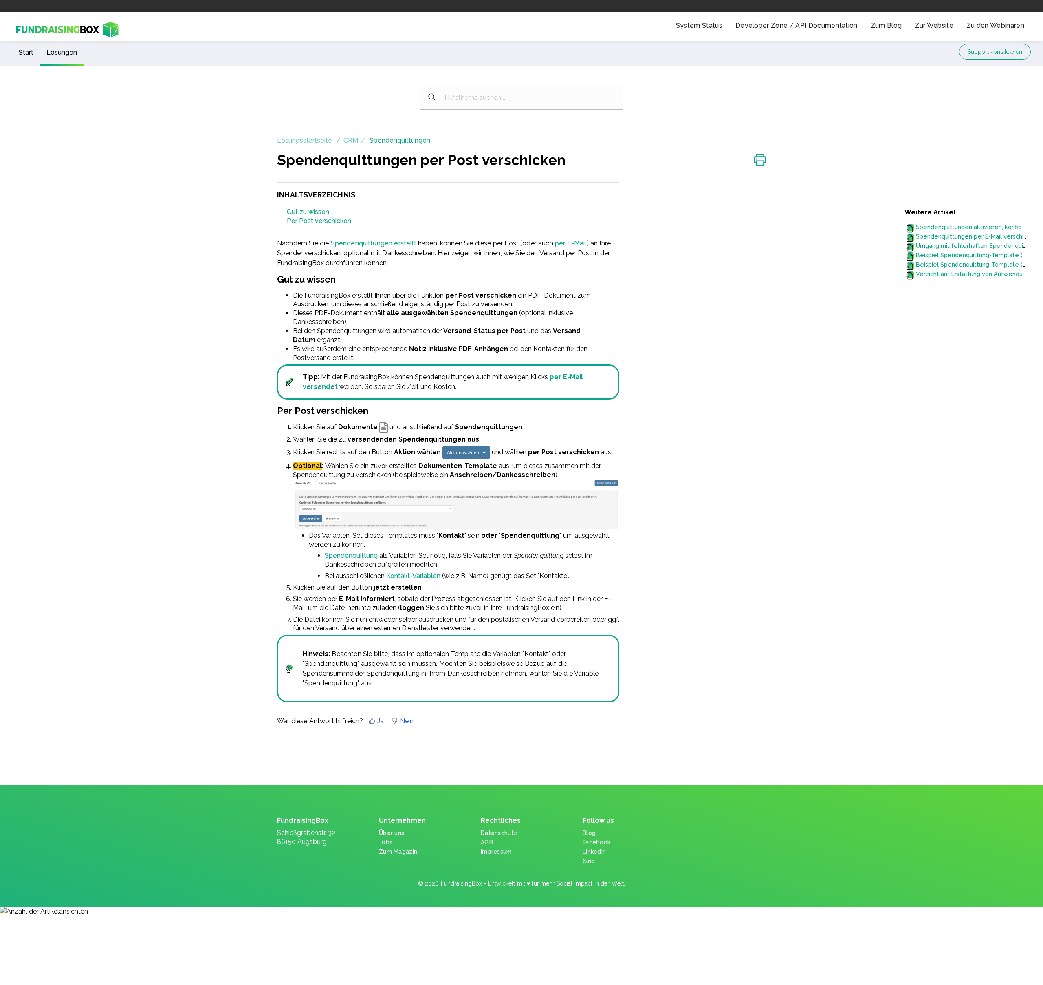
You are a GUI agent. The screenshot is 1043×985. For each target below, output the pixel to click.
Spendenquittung (351, 555)
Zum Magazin (398, 851)
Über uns (391, 833)
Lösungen (61, 52)
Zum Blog (886, 25)
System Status (699, 25)
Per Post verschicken (319, 221)
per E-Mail (571, 243)
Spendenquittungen (400, 140)
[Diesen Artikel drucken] (760, 160)
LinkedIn (594, 851)
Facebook (596, 842)
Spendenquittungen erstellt (373, 243)
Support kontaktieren (995, 52)
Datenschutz (499, 833)
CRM (350, 140)
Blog (589, 833)
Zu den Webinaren (995, 25)
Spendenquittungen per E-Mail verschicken (976, 236)
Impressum (496, 851)
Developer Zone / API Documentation (796, 25)
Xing (589, 861)
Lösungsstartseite (305, 140)
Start (26, 52)
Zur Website (934, 25)
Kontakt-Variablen (413, 576)
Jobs (385, 842)
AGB (487, 842)
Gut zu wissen (308, 212)
